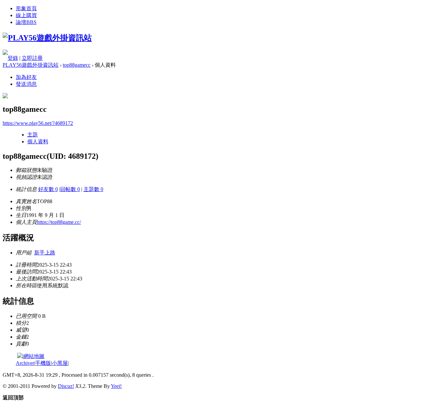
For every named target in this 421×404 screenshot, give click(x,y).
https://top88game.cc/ (59, 222)
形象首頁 (26, 8)
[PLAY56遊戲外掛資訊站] (47, 38)
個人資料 (37, 141)
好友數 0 (48, 189)
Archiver (25, 363)
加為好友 (26, 77)
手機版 (43, 363)
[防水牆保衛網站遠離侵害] (19, 356)
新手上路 (44, 252)
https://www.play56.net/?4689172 (38, 123)
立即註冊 (32, 58)
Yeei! (116, 386)
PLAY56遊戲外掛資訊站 (31, 65)
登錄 (13, 58)
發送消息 (26, 84)
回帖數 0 (70, 189)
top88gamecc (76, 65)
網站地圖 (33, 356)
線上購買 (26, 15)
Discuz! (66, 386)
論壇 (26, 22)
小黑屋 (60, 363)
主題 (32, 134)
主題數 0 (93, 189)
